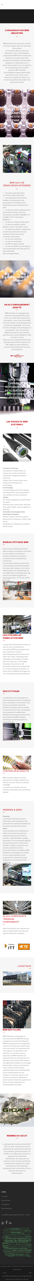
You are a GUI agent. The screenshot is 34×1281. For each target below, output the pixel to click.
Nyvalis (31, 1266)
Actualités (5, 1204)
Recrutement (6, 1208)
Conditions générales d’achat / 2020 (15, 1215)
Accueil (4, 1196)
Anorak (4, 1272)
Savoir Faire (5, 1200)
